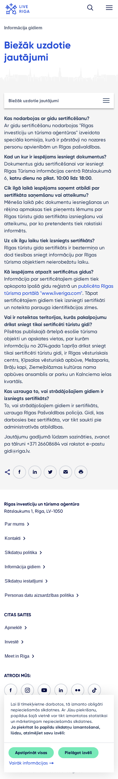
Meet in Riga (17, 656)
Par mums (14, 524)
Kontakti (13, 538)
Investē (12, 642)
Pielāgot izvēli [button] (78, 752)
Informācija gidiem (23, 27)
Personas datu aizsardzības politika (39, 595)
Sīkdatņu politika (21, 552)
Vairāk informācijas (28, 763)
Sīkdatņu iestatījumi (24, 581)
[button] (90, 9)
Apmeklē (13, 627)
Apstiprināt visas (31, 752)
